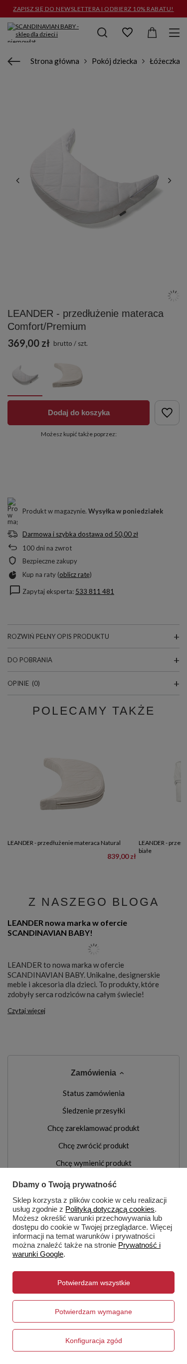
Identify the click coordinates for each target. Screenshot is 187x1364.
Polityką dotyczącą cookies (110, 1209)
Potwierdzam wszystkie (93, 1283)
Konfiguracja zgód (93, 1341)
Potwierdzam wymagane (93, 1312)
